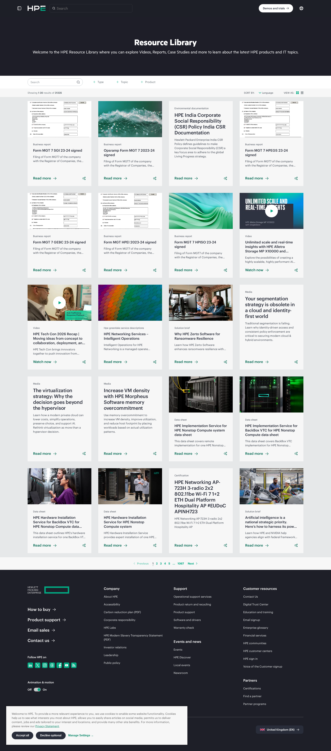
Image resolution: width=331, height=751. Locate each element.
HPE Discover (182, 657)
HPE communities (254, 643)
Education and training (258, 612)
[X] (37, 665)
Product (44, 619)
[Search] (54, 8)
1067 (181, 563)
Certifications (252, 688)
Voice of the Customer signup (262, 666)
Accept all (22, 735)
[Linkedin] (30, 665)
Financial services (254, 635)
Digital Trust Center (255, 604)
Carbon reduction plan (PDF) (122, 612)
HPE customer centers (257, 651)
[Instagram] (45, 665)
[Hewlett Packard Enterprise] (37, 8)
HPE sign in (250, 658)
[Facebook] (59, 665)
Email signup (251, 620)
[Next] (196, 563)
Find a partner (252, 696)
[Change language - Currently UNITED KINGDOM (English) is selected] (301, 8)
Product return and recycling (192, 604)
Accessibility (112, 604)
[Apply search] (78, 82)
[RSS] (74, 665)
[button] (19, 8)
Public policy (112, 663)
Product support (184, 612)
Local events (182, 665)
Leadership (111, 655)
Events (178, 649)
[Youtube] (66, 665)
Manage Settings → (81, 735)
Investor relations (115, 647)
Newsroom (181, 673)
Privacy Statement (47, 726)
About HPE (111, 596)
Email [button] (38, 630)
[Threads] (52, 665)
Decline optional (50, 735)
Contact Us (250, 596)
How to (39, 609)
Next (191, 563)
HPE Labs (110, 627)
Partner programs (254, 704)
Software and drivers (187, 620)
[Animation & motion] (37, 689)
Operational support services (193, 596)
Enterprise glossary (255, 627)
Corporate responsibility (119, 620)
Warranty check (184, 627)
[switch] (35, 690)
